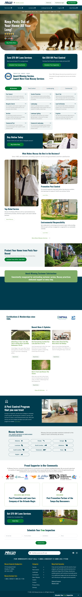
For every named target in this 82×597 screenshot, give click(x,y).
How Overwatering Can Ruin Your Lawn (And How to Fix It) (41, 335)
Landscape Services (46, 8)
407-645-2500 (9, 571)
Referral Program (56, 581)
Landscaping (50, 88)
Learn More (17, 421)
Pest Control (8, 8)
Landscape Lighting (41, 116)
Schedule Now (41, 543)
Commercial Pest (16, 126)
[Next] (79, 477)
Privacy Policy (36, 585)
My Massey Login (59, 3)
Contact (34, 582)
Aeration (16, 116)
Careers (34, 580)
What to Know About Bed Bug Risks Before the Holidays (61, 335)
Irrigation (60, 8)
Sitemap (34, 587)
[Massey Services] (9, 2)
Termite (19, 8)
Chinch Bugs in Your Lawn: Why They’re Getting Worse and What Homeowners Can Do (20, 335)
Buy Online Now (72, 3)
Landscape (35, 572)
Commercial (31, 8)
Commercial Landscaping (41, 126)
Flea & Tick (65, 97)
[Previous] (2, 477)
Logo (62, 318)
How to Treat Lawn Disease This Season (41, 365)
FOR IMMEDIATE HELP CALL (41, 12)
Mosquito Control (16, 106)
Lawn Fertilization (65, 106)
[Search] (30, 553)
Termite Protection (41, 97)
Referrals (48, 3)
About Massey (72, 8)
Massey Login (55, 583)
